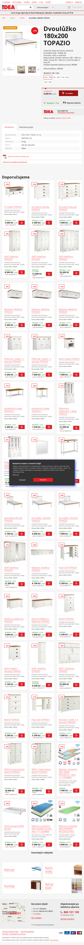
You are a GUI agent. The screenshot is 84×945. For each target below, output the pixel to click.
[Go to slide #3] (32, 70)
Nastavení (22, 479)
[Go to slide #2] (21, 70)
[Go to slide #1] (10, 70)
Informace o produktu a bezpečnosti (15, 162)
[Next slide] (38, 70)
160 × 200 (47, 82)
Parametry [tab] (9, 127)
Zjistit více (16, 474)
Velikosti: (47, 73)
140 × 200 (65, 77)
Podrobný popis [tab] (26, 127)
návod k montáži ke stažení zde (18, 156)
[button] (45, 7)
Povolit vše (43, 479)
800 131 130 (71, 912)
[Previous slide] (4, 70)
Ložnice (12, 18)
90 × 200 (56, 77)
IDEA (3, 18)
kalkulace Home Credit (63, 118)
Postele (21, 18)
